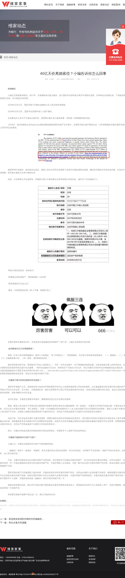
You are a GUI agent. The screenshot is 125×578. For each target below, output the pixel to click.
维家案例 (116, 4)
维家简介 (92, 556)
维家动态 (104, 4)
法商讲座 (93, 4)
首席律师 (92, 559)
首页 (6, 57)
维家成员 (92, 562)
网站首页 (48, 4)
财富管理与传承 (73, 559)
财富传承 (82, 4)
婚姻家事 (71, 4)
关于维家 (59, 4)
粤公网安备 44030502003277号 (46, 574)
